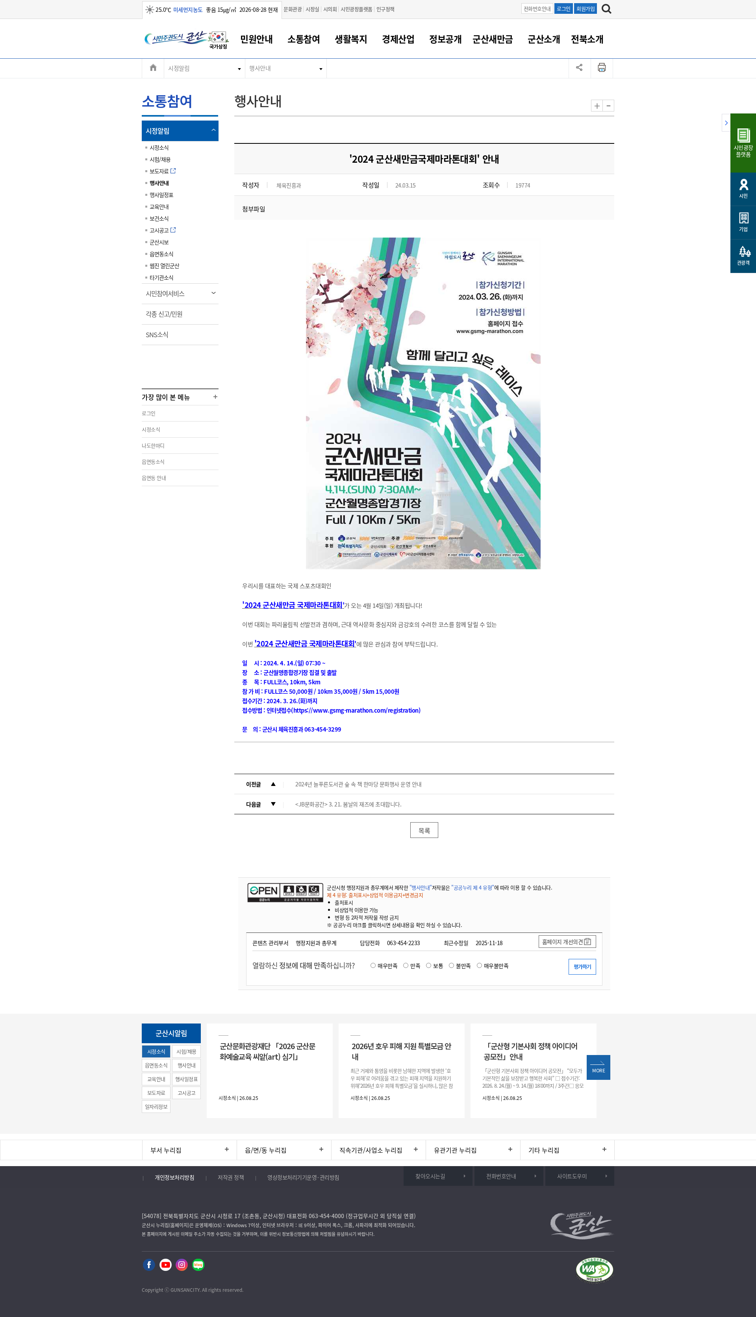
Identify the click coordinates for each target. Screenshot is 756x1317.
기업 (743, 229)
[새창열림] (219, 41)
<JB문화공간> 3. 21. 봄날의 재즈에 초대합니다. (348, 804)
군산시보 (159, 242)
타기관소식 (161, 277)
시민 (743, 195)
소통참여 (303, 38)
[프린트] (602, 68)
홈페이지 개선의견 (562, 941)
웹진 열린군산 (164, 265)
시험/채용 (160, 159)
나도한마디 (153, 445)
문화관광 (293, 9)
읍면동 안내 (154, 477)
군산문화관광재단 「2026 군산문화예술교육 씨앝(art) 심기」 (267, 1051)
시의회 (330, 9)
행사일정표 (161, 195)
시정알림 (178, 68)
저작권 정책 (231, 1177)
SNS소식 (159, 337)
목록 (424, 830)
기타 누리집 (544, 1150)
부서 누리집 (166, 1150)
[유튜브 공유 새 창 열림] (165, 1265)
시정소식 (159, 147)
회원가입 (585, 8)
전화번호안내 (537, 8)
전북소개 (587, 38)
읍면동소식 (161, 254)
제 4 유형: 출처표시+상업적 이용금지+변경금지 (375, 895)
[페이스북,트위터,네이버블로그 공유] (580, 68)
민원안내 (256, 38)
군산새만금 (492, 38)
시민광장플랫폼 (356, 9)
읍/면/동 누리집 (266, 1150)
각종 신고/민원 (166, 317)
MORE (598, 1070)
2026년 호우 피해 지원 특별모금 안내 (401, 1051)
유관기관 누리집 (455, 1150)
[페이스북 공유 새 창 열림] (149, 1265)
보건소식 (159, 218)
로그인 (564, 8)
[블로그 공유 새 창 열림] (198, 1265)
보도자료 (159, 171)
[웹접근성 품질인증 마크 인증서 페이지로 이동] (594, 1272)
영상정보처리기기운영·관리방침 (303, 1177)
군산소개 (544, 38)
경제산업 (398, 38)
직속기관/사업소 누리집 (370, 1150)
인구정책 (385, 9)
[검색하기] (606, 10)
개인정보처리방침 (174, 1177)
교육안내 (159, 206)
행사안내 (260, 68)
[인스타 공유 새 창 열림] (181, 1265)
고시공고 (159, 230)
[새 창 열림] (284, 892)
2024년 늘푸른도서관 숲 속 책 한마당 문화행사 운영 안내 (358, 784)
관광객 (743, 262)
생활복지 (351, 38)
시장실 (312, 9)
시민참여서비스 (167, 296)
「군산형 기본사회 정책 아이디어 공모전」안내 (530, 1051)
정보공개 (445, 38)
